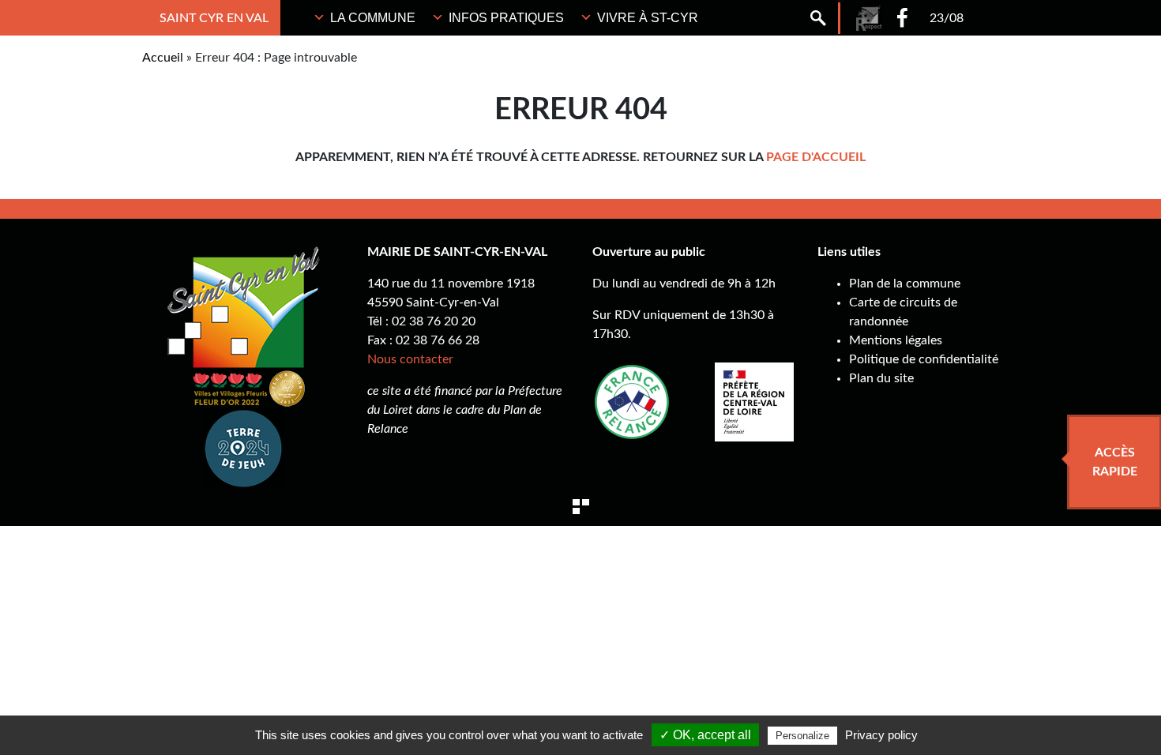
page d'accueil (816, 157)
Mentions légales (895, 340)
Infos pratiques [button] (506, 17)
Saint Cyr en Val (214, 18)
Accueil (162, 57)
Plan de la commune (904, 283)
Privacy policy (881, 735)
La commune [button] (372, 17)
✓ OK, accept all (705, 735)
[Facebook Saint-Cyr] (902, 18)
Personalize (802, 736)
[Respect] (868, 18)
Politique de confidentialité (923, 359)
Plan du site (881, 378)
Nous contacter (410, 359)
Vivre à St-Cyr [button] (647, 17)
